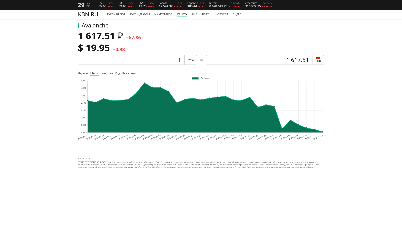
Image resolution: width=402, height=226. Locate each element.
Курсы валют (116, 14)
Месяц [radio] (94, 73)
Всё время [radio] (129, 73)
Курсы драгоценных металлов (151, 14)
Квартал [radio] (107, 73)
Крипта (182, 14)
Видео (237, 14)
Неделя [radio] (83, 73)
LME (194, 14)
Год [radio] (117, 73)
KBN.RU (88, 14)
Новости (221, 14)
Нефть (206, 14)
